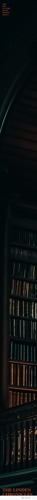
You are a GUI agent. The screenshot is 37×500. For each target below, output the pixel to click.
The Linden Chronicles (17, 492)
